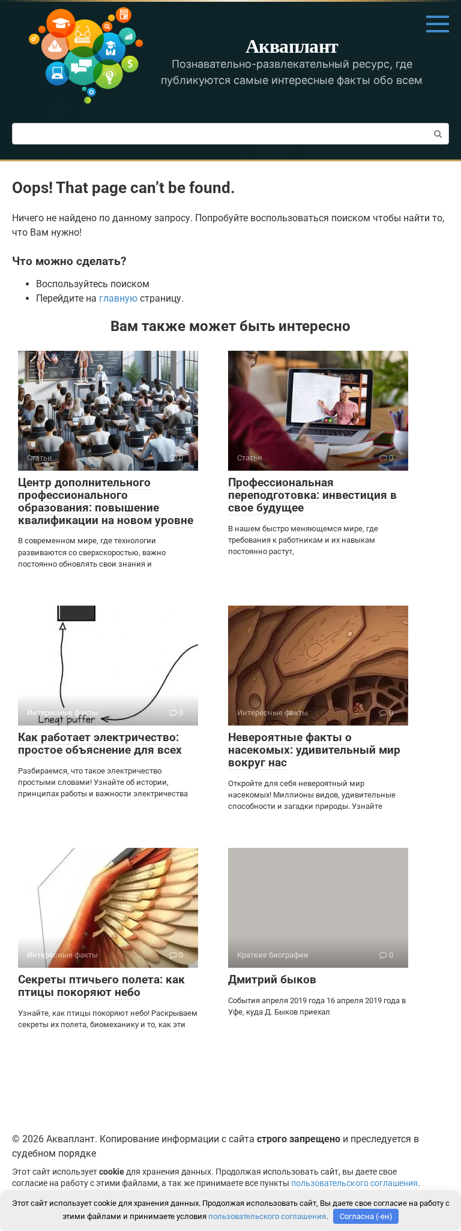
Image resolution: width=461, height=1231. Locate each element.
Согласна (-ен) (366, 1216)
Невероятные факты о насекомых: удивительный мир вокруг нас (314, 749)
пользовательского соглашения (354, 1183)
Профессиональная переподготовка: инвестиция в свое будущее (312, 494)
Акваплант (292, 45)
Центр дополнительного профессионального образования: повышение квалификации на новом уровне (105, 501)
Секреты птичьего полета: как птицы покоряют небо (101, 986)
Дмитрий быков (272, 979)
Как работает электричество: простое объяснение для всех (100, 743)
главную (118, 298)
